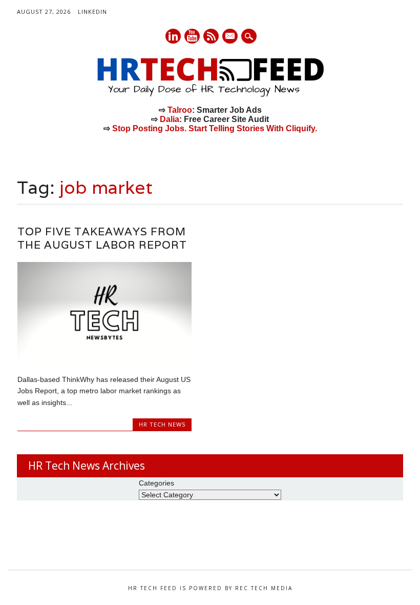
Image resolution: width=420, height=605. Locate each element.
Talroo (179, 110)
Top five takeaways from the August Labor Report (102, 238)
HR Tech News (162, 424)
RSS (211, 36)
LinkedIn (92, 11)
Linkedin (173, 36)
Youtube (192, 36)
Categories (156, 483)
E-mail (230, 37)
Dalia (169, 119)
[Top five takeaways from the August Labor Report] (104, 357)
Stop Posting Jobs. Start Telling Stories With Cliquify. (214, 128)
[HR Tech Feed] (210, 95)
